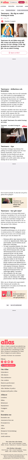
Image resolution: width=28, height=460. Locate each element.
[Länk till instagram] (5, 362)
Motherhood (12, 445)
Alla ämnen (4, 375)
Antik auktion (5, 436)
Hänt (10, 443)
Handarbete (5, 405)
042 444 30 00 (19, 454)
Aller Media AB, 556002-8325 (17, 457)
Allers (3, 428)
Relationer (19, 6)
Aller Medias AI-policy (8, 388)
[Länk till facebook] (2, 362)
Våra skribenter (6, 377)
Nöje (2, 411)
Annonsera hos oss (7, 420)
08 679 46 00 (22, 458)
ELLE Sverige (5, 450)
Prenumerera (13, 2)
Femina (24, 443)
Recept (7, 445)
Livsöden (4, 397)
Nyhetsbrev (4, 372)
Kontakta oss (5, 417)
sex (2, 18)
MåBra (2, 445)
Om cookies (5, 380)
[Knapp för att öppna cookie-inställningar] (26, 2)
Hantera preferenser (8, 383)
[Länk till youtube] (8, 362)
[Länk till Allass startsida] (6, 2)
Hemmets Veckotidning (8, 431)
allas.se (22, 455)
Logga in (21, 2)
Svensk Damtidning (17, 443)
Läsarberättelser (10, 10)
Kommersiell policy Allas (9, 391)
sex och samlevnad (16, 305)
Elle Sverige (5, 443)
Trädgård (11, 6)
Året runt (4, 434)
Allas (2, 425)
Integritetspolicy (6, 385)
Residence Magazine (22, 445)
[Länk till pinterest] (12, 362)
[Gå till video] (24, 126)
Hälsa (3, 400)
